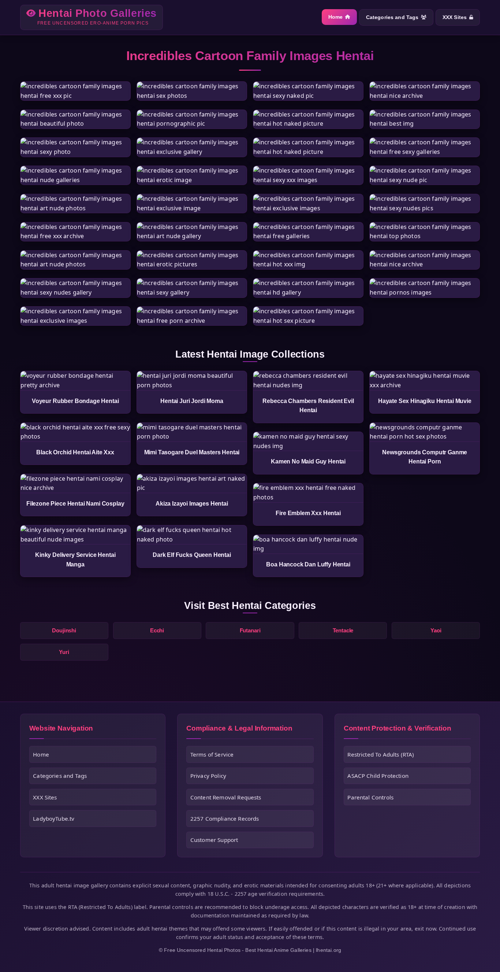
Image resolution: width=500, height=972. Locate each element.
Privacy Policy (208, 775)
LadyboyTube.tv (53, 818)
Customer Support (214, 839)
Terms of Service (212, 754)
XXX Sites (455, 17)
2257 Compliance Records (224, 818)
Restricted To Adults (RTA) (380, 754)
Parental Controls (370, 797)
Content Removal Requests (225, 797)
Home (335, 17)
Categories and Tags (392, 17)
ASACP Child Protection (377, 775)
